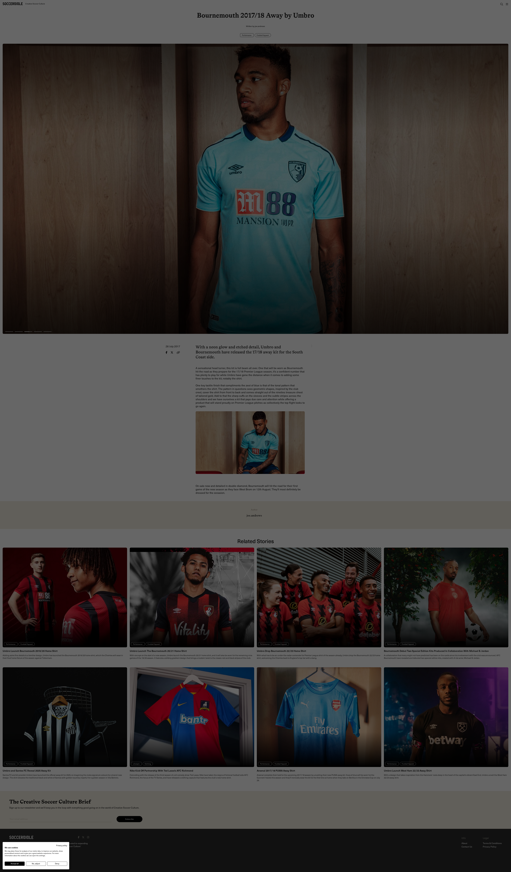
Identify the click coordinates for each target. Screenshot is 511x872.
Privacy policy (61, 845)
